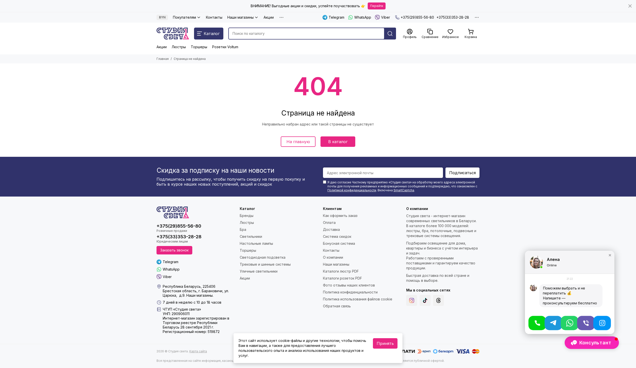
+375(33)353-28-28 (453, 17)
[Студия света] (173, 34)
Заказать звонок (174, 250)
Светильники (251, 236)
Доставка (331, 229)
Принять (385, 343)
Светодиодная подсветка (262, 257)
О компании (333, 257)
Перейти (376, 6)
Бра (243, 229)
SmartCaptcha (404, 190)
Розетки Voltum (225, 47)
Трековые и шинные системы (265, 264)
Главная (163, 59)
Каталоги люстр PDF (341, 271)
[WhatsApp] (569, 323)
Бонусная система (339, 243)
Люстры (179, 47)
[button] (609, 255)
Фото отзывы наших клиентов (349, 285)
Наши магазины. (199, 295)
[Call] (537, 323)
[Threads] (438, 300)
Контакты (214, 17)
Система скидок (337, 236)
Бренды (246, 215)
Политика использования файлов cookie (357, 299)
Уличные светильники (259, 271)
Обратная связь (337, 306)
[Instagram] (411, 300)
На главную (298, 141)
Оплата (329, 222)
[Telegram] (553, 323)
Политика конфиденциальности (350, 292)
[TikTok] (425, 300)
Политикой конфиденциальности (351, 190)
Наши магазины (240, 17)
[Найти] (390, 34)
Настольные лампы (256, 243)
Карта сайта (198, 351)
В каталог (338, 141)
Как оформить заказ (340, 215)
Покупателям (184, 17)
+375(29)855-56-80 (417, 17)
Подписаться (462, 172)
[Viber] (586, 323)
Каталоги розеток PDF (342, 278)
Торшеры (199, 47)
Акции (269, 17)
